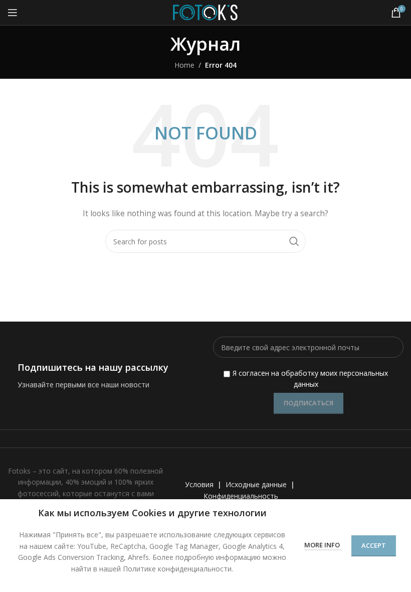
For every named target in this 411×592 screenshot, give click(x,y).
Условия (199, 484)
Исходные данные (256, 484)
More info (322, 544)
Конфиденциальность (240, 496)
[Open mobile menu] (13, 13)
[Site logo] (205, 12)
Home (184, 65)
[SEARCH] (294, 241)
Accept (373, 545)
